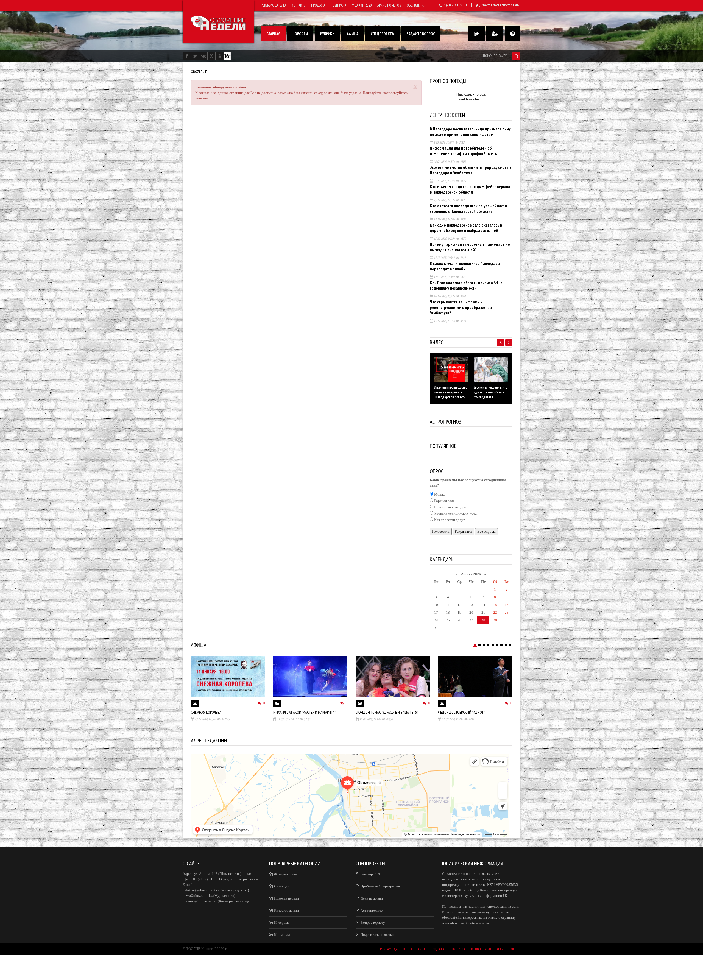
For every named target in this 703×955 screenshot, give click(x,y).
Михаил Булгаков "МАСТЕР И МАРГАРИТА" (304, 712)
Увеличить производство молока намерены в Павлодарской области (450, 392)
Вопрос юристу (373, 922)
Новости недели (286, 898)
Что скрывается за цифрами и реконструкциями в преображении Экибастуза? (461, 307)
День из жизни (372, 898)
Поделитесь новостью (378, 934)
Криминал (282, 934)
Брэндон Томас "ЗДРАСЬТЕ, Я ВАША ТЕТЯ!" (387, 712)
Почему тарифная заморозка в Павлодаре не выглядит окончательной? (470, 246)
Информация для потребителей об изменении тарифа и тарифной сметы (464, 150)
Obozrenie (199, 71)
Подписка (338, 5)
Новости (300, 33)
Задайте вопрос (421, 33)
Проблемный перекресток (381, 886)
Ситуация (281, 886)
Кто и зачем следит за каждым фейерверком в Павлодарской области (470, 189)
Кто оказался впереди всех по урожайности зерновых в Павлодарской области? (468, 208)
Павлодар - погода (471, 94)
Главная (273, 33)
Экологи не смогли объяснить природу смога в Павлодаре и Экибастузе (470, 169)
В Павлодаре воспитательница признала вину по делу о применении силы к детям (470, 131)
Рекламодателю (273, 5)
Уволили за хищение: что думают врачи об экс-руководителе (490, 392)
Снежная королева (206, 712)
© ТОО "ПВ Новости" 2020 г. (205, 948)
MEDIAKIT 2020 (362, 5)
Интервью (282, 922)
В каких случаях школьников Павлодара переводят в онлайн (465, 266)
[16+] (227, 56)
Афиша (352, 33)
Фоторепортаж (285, 874)
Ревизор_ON (370, 874)
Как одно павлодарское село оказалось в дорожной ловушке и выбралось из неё (466, 227)
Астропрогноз (372, 910)
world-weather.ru (471, 99)
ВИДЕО (437, 342)
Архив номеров (389, 5)
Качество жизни (286, 910)
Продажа (318, 5)
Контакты (298, 5)
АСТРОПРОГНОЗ (445, 421)
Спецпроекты (383, 33)
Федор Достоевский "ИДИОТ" (461, 712)
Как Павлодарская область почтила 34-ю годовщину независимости (466, 285)
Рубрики (327, 33)
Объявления (416, 5)
